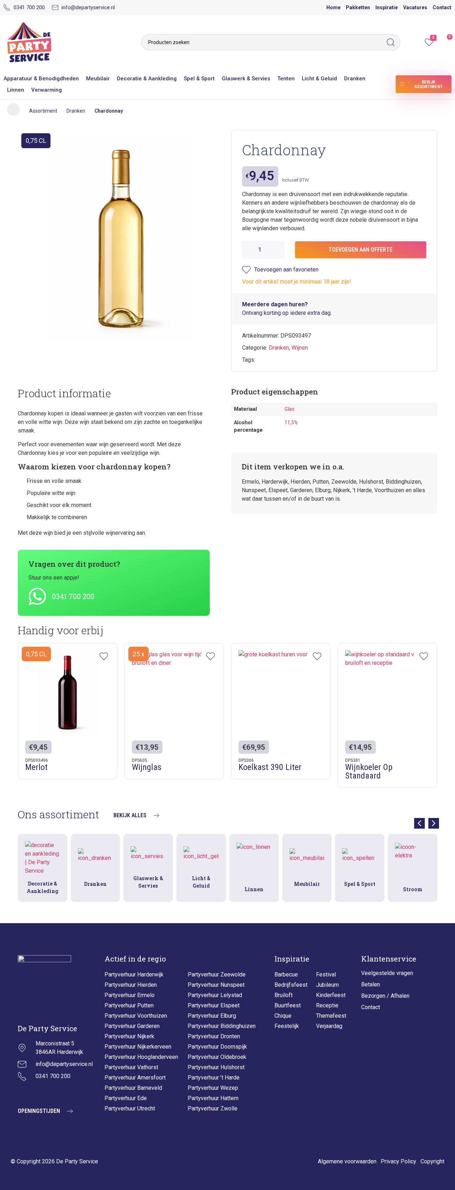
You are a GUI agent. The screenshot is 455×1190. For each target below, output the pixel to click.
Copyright (432, 1161)
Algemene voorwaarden (347, 1161)
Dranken (354, 78)
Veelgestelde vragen (387, 973)
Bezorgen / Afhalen (385, 995)
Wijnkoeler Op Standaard (368, 771)
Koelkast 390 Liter (270, 767)
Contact (442, 7)
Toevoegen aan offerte (360, 249)
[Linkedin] (58, 1093)
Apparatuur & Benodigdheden (41, 78)
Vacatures (415, 7)
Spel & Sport (199, 78)
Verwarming (46, 90)
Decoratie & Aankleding (147, 78)
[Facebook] (41, 1093)
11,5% (291, 423)
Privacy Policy (398, 1161)
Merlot (36, 767)
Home (333, 7)
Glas (289, 409)
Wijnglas (146, 767)
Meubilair (98, 78)
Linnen (15, 90)
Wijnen (299, 347)
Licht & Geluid (319, 78)
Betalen (370, 984)
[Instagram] (23, 1093)
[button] (433, 823)
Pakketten (358, 7)
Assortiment (43, 111)
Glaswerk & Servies (246, 78)
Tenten (286, 78)
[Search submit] (392, 42)
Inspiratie (386, 7)
